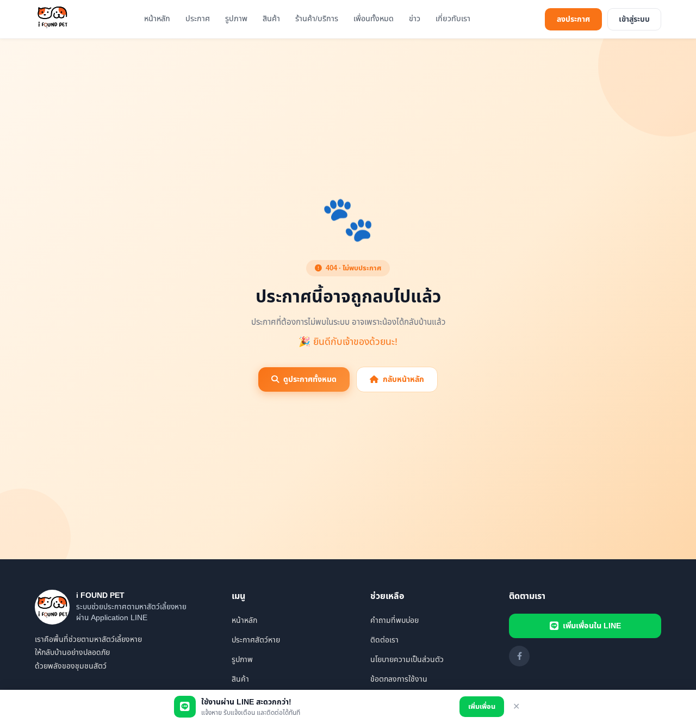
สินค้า (271, 18)
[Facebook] (519, 656)
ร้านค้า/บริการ (316, 18)
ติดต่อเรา (384, 640)
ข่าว (414, 18)
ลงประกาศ (573, 19)
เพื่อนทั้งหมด (373, 18)
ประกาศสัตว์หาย (256, 640)
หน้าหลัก (157, 18)
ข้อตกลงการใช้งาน (398, 679)
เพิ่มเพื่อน (481, 706)
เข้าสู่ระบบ (634, 19)
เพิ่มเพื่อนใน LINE (592, 626)
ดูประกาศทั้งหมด (310, 379)
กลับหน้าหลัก (403, 379)
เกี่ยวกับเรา (453, 18)
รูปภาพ (236, 18)
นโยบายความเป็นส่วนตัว (407, 659)
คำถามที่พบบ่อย (394, 620)
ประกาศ (197, 18)
